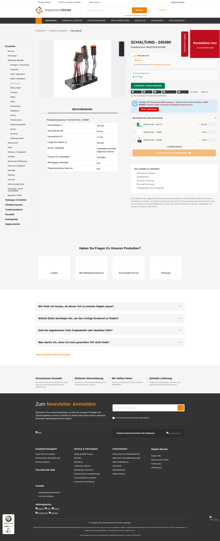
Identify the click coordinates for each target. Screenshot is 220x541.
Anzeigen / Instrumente (19, 65)
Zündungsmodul (16, 138)
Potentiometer (16, 120)
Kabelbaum (14, 111)
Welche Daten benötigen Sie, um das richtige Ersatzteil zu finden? (78, 318)
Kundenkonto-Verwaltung (84, 482)
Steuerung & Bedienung (17, 161)
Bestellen (77, 458)
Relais (12, 97)
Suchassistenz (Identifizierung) (48, 458)
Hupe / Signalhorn (17, 74)
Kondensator (15, 106)
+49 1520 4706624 (46, 496)
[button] (121, 44)
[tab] (82, 109)
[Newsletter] (180, 408)
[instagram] (37, 475)
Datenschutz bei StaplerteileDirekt (126, 454)
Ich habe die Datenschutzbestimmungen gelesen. (133, 418)
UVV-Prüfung (156, 468)
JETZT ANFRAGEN (149, 109)
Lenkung (11, 179)
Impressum (117, 466)
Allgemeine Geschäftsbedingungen (127, 458)
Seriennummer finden (160, 460)
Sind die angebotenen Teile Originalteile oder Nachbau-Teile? (75, 330)
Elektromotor (13, 143)
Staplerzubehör (12, 224)
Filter (10, 147)
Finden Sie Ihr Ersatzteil (45, 454)
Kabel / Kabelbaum (18, 79)
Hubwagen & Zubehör (15, 200)
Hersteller (10, 214)
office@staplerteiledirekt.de (49, 492)
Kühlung (11, 175)
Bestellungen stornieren (83, 470)
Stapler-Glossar (119, 474)
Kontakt (163, 10)
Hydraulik (11, 170)
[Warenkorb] (181, 10)
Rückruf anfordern (177, 2)
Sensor (13, 129)
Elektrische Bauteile (16, 60)
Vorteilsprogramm (14, 205)
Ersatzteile (10, 46)
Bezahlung (78, 462)
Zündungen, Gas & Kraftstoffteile (15, 190)
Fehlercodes (156, 464)
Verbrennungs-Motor (16, 184)
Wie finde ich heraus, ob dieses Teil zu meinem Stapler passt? (76, 306)
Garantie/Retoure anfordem (85, 478)
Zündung (14, 134)
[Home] (39, 20)
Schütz (13, 115)
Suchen (139, 10)
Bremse (11, 51)
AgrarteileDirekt (119, 470)
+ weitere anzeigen (174, 146)
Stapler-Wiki (156, 456)
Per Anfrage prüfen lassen (161, 65)
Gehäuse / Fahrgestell (17, 152)
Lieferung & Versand (82, 466)
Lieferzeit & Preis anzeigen (148, 86)
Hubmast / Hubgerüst (16, 166)
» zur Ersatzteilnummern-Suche (135, 15)
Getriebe (11, 157)
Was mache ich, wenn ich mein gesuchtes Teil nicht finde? (73, 342)
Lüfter (12, 102)
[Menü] (12, 515)
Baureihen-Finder (15, 195)
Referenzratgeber (43, 462)
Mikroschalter (15, 88)
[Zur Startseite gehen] (53, 10)
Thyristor (13, 92)
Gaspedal (14, 69)
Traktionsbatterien (14, 210)
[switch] (8, 531)
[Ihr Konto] (173, 10)
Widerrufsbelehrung (120, 462)
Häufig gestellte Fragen (83, 454)
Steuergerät (15, 83)
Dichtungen (12, 56)
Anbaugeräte (11, 219)
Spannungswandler (18, 124)
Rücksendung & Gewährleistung (87, 474)
